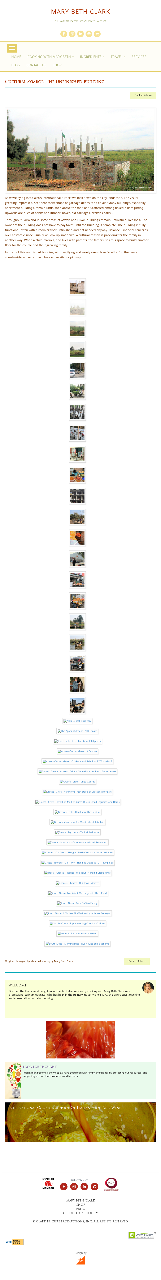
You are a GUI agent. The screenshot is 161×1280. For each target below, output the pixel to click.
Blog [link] (15, 65)
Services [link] (139, 56)
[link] (64, 34)
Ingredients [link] (91, 56)
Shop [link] (57, 65)
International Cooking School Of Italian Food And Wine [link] (64, 1108)
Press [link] (80, 1209)
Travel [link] (117, 56)
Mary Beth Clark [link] (80, 11)
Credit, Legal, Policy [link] (80, 1213)
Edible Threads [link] (27, 1026)
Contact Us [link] (36, 65)
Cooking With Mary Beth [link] (49, 56)
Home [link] (16, 56)
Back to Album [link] (143, 95)
